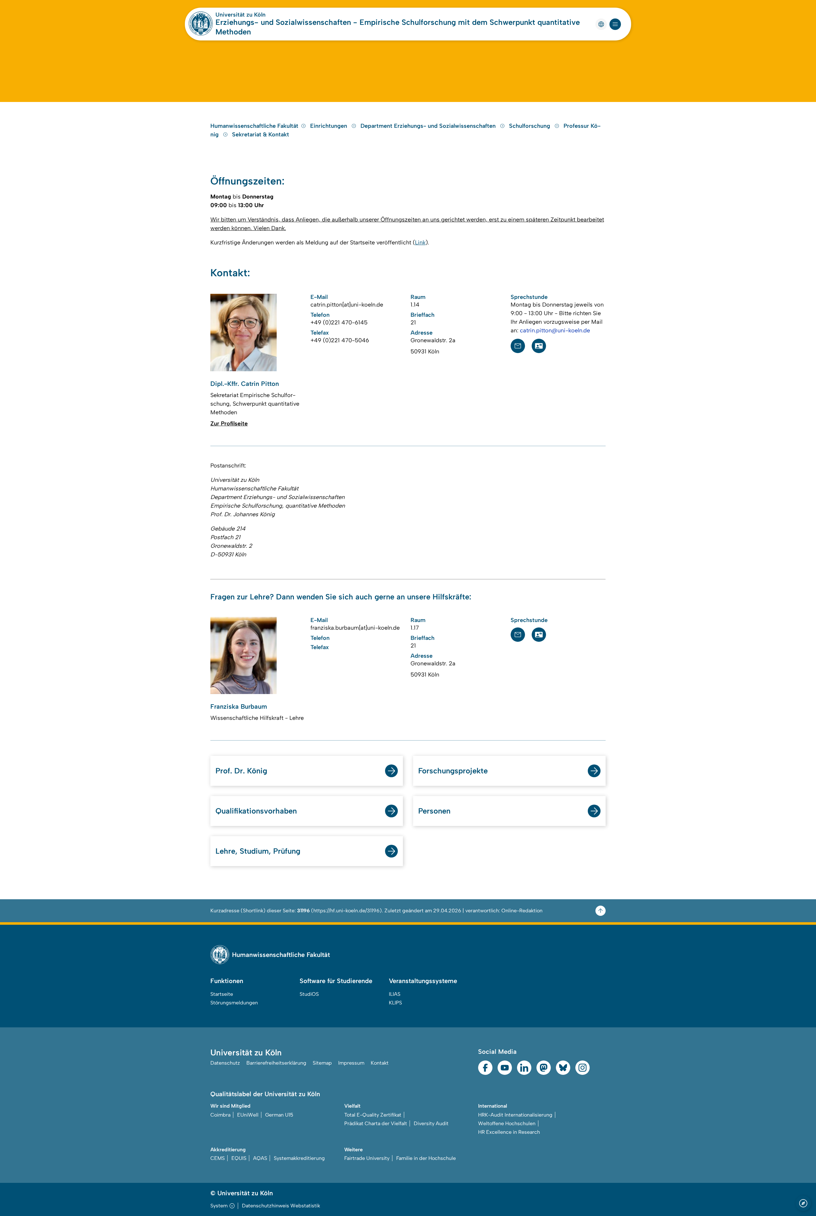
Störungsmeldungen (234, 1003)
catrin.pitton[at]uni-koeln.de (346, 304)
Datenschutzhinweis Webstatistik (281, 1206)
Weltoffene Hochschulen (507, 1123)
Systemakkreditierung (299, 1158)
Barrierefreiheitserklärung (276, 1063)
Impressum (351, 1063)
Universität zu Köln (240, 15)
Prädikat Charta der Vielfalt (375, 1123)
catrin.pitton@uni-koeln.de (555, 330)
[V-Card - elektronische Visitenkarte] (539, 346)
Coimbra (220, 1115)
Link (420, 242)
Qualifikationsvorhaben (256, 810)
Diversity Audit (431, 1123)
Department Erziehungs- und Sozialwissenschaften (429, 125)
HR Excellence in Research (509, 1132)
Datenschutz (225, 1063)
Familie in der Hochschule (426, 1158)
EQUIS (238, 1158)
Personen (434, 810)
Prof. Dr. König (241, 770)
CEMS (217, 1158)
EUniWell (248, 1115)
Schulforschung (530, 125)
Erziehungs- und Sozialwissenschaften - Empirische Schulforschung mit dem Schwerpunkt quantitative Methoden (397, 27)
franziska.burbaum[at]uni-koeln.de (355, 627)
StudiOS (309, 994)
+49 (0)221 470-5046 (339, 340)
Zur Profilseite (229, 423)
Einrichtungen (329, 125)
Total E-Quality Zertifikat (372, 1115)
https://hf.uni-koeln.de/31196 (346, 911)
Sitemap (322, 1063)
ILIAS (394, 994)
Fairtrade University (367, 1158)
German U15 (279, 1115)
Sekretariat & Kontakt (260, 134)
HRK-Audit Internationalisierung (515, 1115)
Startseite (221, 994)
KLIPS (395, 1003)
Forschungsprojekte (453, 770)
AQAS (260, 1158)
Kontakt (380, 1063)
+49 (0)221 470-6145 (339, 322)
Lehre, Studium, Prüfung (257, 851)
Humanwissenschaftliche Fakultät (254, 125)
